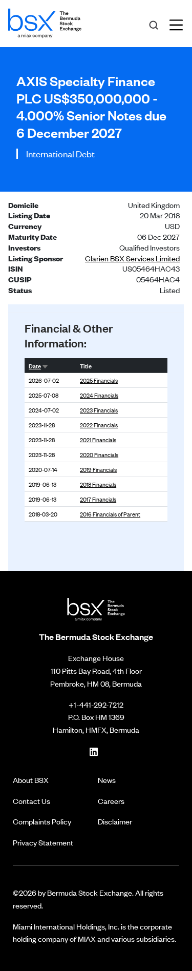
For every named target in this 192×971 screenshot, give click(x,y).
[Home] (44, 21)
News (107, 779)
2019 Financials (98, 469)
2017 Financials (98, 499)
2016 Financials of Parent (110, 514)
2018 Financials (98, 484)
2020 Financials (99, 454)
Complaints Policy (42, 821)
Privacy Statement (43, 842)
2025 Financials (99, 380)
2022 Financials (99, 424)
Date (35, 365)
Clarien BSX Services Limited (132, 258)
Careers (111, 800)
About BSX (31, 779)
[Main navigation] (179, 23)
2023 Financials (99, 410)
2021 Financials (98, 439)
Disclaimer (115, 821)
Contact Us (31, 800)
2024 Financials (99, 395)
